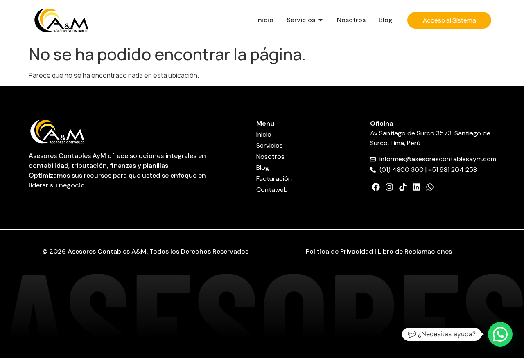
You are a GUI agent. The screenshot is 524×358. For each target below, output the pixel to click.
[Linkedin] (416, 187)
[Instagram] (389, 187)
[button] (500, 334)
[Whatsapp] (430, 187)
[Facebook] (376, 187)
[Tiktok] (403, 187)
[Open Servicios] (320, 20)
